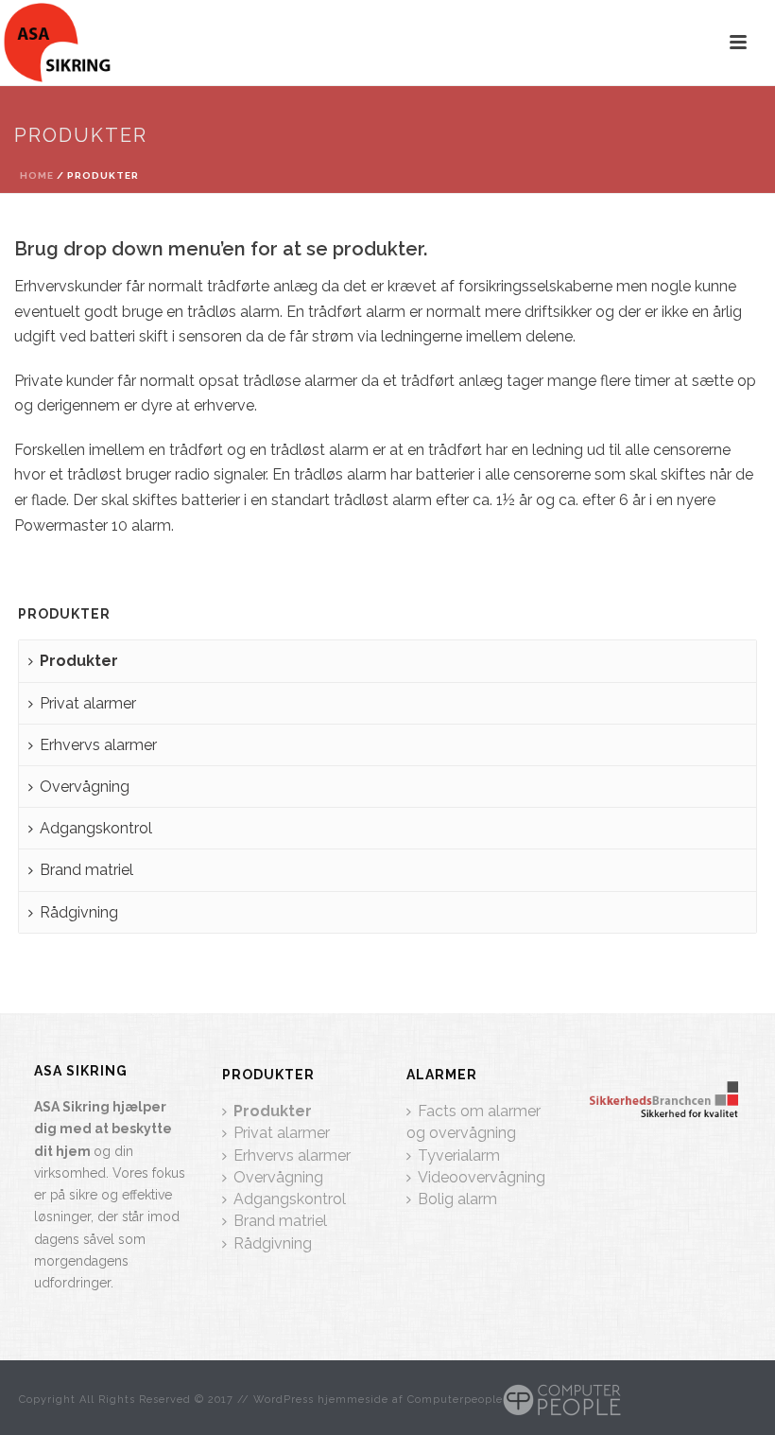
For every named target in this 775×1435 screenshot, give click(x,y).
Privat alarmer (88, 703)
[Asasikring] (57, 42)
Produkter (79, 661)
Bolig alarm (457, 1199)
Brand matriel (86, 870)
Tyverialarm (459, 1155)
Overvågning (84, 787)
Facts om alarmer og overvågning (473, 1122)
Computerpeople (455, 1399)
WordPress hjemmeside (320, 1399)
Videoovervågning (481, 1177)
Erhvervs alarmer (98, 745)
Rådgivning (79, 912)
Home (37, 175)
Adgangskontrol (96, 828)
